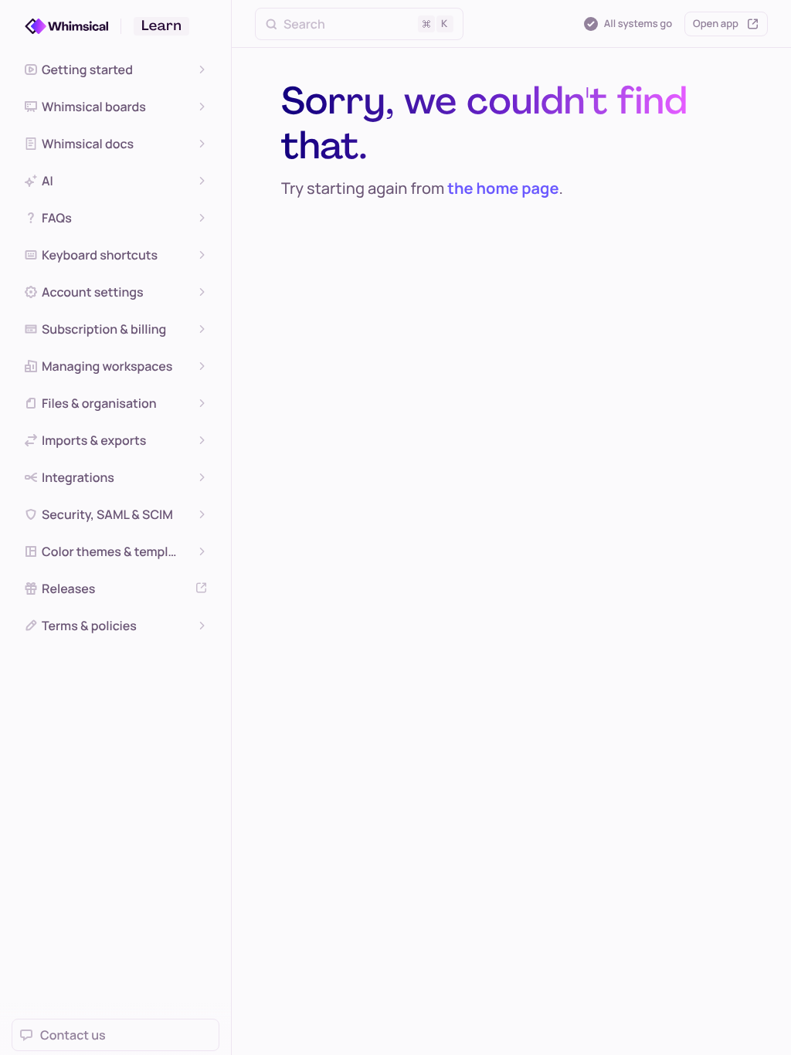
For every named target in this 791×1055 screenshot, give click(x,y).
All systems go (638, 23)
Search (365, 23)
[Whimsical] (73, 26)
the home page (502, 188)
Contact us (73, 1034)
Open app (715, 23)
